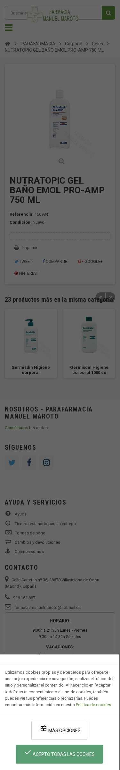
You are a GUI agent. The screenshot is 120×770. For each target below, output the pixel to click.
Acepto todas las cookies (59, 752)
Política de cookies (93, 704)
